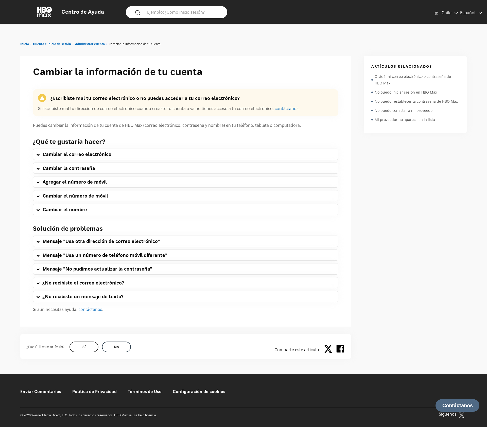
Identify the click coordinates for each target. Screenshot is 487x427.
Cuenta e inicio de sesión (52, 44)
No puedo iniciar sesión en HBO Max (406, 92)
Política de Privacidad (94, 391)
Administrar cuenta (90, 44)
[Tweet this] (329, 349)
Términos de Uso (145, 391)
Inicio (24, 44)
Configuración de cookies (199, 391)
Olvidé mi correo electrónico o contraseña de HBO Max (413, 79)
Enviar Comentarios (40, 391)
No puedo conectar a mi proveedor (404, 110)
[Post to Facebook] (340, 349)
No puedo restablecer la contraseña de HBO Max (416, 101)
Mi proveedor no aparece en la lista (405, 119)
